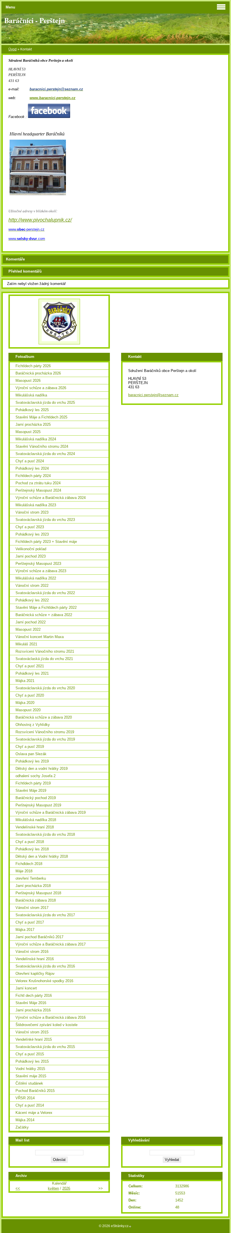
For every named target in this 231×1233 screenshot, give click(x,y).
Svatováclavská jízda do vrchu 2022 (45, 593)
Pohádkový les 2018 (32, 849)
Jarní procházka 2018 (33, 886)
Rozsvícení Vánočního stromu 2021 (44, 651)
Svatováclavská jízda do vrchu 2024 (45, 454)
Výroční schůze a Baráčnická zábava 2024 (50, 498)
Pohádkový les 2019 (32, 761)
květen (53, 1188)
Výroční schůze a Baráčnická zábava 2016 (50, 1017)
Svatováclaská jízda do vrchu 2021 (44, 659)
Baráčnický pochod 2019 (35, 798)
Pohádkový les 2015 (32, 1061)
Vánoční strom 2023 (31, 512)
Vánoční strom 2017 (31, 908)
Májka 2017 (24, 929)
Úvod (12, 49)
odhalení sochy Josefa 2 (35, 776)
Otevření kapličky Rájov (35, 973)
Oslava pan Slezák (30, 754)
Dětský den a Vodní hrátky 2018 (41, 856)
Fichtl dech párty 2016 (33, 995)
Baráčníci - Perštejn (34, 20)
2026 (66, 1188)
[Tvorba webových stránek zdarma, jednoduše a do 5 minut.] (130, 1226)
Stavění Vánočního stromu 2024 (41, 446)
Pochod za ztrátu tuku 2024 (38, 483)
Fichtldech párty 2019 (33, 783)
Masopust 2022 (28, 629)
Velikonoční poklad (30, 549)
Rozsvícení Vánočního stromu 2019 (44, 732)
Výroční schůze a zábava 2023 (40, 571)
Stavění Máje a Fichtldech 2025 (41, 417)
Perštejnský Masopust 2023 (38, 563)
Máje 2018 (23, 871)
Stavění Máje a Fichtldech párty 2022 (46, 607)
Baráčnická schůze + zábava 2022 (43, 615)
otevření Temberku (30, 878)
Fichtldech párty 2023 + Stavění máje (46, 541)
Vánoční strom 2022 (31, 585)
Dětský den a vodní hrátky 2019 (41, 768)
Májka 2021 (24, 681)
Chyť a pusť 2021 (29, 666)
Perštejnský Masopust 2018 (38, 893)
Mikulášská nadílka (31, 395)
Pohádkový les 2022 (32, 600)
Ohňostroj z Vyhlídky (32, 725)
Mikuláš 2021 (26, 644)
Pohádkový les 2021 (32, 673)
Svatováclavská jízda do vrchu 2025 (45, 402)
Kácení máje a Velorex (33, 1113)
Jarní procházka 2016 (33, 1010)
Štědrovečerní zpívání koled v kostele (46, 1025)
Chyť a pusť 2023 (29, 527)
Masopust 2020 (28, 710)
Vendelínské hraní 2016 (34, 959)
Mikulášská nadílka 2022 (35, 578)
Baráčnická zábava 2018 (35, 900)
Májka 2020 (24, 703)
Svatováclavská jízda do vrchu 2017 (45, 915)
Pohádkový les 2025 (32, 410)
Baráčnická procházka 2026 (38, 373)
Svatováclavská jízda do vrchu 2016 (45, 966)
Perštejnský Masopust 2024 (38, 490)
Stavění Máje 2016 (30, 1003)
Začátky (22, 1127)
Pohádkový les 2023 (32, 534)
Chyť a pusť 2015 (29, 1054)
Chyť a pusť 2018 (29, 842)
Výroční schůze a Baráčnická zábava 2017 (50, 944)
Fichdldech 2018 (28, 864)
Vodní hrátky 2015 (30, 1069)
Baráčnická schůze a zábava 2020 (43, 717)
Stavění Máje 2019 (30, 790)
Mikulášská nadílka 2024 (35, 439)
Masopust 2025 (28, 432)
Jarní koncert (26, 988)
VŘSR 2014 (25, 1098)
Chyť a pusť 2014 (29, 1105)
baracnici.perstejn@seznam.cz (153, 395)
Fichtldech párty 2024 (33, 476)
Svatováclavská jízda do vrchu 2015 (45, 1047)
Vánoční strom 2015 (31, 1032)
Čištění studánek (29, 1083)
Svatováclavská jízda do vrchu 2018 (45, 834)
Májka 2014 (24, 1120)
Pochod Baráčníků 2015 (35, 1091)
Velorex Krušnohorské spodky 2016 (44, 981)
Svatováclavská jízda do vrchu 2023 (45, 520)
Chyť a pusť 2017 (29, 922)
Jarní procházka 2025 (33, 424)
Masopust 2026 (28, 380)
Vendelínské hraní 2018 (34, 827)
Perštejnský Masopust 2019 (38, 805)
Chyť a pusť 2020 (29, 695)
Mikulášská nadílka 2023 (35, 505)
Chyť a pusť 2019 (29, 746)
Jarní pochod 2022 (30, 622)
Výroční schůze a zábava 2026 (40, 388)
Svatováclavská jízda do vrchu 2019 (45, 739)
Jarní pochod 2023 (30, 556)
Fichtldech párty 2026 (33, 366)
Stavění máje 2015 (30, 1076)
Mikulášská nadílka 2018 (35, 820)
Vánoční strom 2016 (31, 951)
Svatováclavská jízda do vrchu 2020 (45, 688)
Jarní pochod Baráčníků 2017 (39, 937)
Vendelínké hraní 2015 (33, 1039)
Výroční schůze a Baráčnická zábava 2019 (50, 812)
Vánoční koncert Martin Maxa (39, 637)
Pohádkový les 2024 (32, 468)
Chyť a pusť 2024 (29, 461)
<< (17, 1188)
